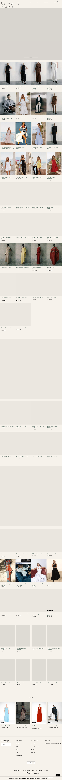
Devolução (55, 2)
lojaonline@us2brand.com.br (53, 743)
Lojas (46, 2)
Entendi (50, 778)
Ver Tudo (18, 744)
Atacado (33, 749)
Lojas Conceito (35, 746)
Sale (38, 2)
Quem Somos (34, 744)
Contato (33, 752)
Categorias (30, 2)
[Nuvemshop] (28, 773)
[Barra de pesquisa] (3, 7)
